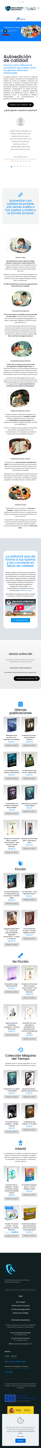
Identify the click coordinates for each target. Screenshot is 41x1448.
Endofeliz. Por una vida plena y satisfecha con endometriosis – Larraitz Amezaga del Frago (29, 1028)
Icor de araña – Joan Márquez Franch (29, 893)
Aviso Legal (20, 1302)
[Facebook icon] (18, 2)
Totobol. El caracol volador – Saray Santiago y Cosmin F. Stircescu (11, 1227)
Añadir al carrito (11, 745)
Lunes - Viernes (11, 1356)
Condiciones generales (20, 1309)
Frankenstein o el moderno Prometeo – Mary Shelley (11, 806)
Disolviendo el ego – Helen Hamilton (11, 985)
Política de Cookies (20, 1313)
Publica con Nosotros (5, 34)
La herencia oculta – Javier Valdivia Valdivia (29, 737)
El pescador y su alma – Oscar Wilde (29, 805)
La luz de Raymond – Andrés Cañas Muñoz (11, 772)
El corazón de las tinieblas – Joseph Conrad (11, 1124)
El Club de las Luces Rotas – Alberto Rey (29, 772)
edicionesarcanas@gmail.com (21, 1344)
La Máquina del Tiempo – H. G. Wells (29, 1123)
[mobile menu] (38, 8)
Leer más (20, 1436)
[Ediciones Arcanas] (20, 11)
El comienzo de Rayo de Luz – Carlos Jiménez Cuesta (29, 1187)
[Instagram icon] (23, 2)
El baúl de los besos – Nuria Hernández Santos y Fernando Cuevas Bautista (29, 1227)
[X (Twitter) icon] (20, 2)
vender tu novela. (26, 590)
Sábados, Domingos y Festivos (16, 1366)
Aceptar (20, 1441)
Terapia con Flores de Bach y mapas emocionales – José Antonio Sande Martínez (12, 842)
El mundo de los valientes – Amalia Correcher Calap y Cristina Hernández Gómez (11, 1189)
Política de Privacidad (20, 1306)
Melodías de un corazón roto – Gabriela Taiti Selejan (12, 737)
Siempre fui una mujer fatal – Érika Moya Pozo (29, 841)
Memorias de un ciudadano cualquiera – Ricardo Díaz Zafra (11, 1026)
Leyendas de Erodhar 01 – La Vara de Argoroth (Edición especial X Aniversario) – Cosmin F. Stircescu (11, 934)
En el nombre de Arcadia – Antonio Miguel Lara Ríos (29, 931)
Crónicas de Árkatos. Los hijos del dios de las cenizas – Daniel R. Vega (12, 895)
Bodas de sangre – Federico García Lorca (29, 1090)
